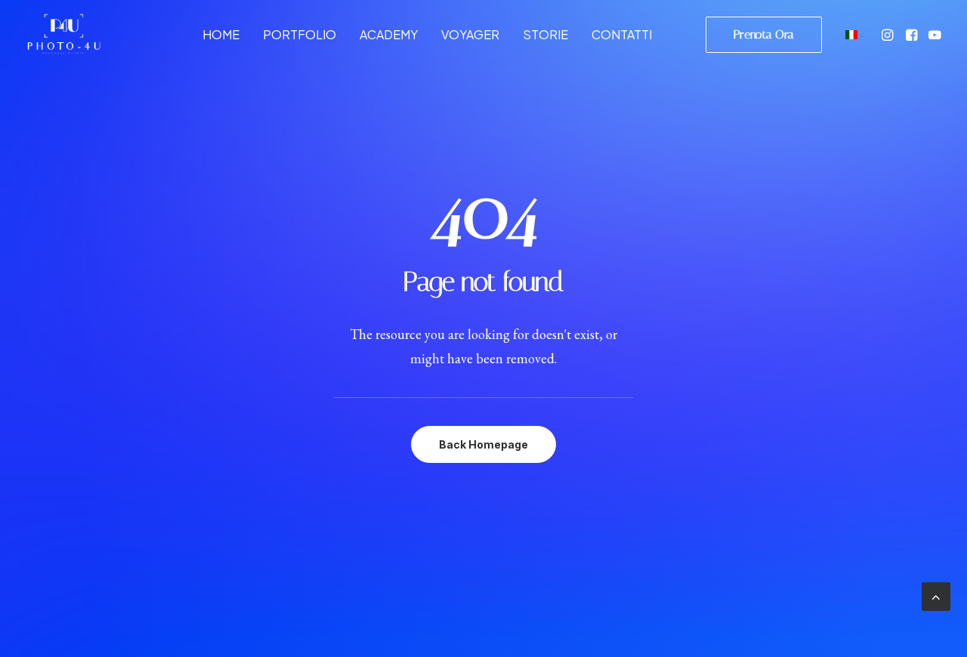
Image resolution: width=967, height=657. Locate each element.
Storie (545, 34)
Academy (389, 34)
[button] (888, 34)
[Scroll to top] (936, 594)
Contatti (622, 34)
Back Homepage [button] (483, 444)
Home (220, 34)
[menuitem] (221, 34)
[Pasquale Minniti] (63, 34)
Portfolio (299, 34)
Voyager (470, 34)
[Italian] (849, 34)
